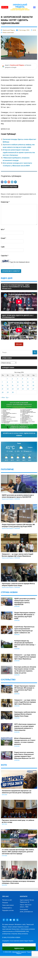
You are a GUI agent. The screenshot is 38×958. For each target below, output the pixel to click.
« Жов (3, 397)
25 (23, 389)
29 (8, 392)
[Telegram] (14, 919)
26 (28, 389)
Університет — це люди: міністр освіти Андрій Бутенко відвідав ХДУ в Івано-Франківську (25, 657)
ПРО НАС (19, 344)
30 (13, 392)
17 (17, 385)
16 (12, 385)
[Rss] (17, 919)
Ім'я (3, 229)
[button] (34, 7)
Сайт (3, 247)
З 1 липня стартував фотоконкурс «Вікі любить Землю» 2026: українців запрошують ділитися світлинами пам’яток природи (18, 851)
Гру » (7, 397)
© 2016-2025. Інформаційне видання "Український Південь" (19, 952)
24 (18, 389)
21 (2, 389)
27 (33, 389)
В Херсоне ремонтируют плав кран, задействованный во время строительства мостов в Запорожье (19, 152)
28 (2, 392)
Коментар (5, 202)
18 (22, 385)
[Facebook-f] (3, 919)
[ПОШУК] (35, 352)
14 (2, 385)
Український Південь (20, 6)
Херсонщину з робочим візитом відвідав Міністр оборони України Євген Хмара (25, 714)
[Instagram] (7, 919)
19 (27, 385)
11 (22, 382)
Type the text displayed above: (20, 262)
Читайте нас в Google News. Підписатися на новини (19, 434)
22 (7, 389)
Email (3, 238)
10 (17, 382)
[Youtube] (10, 919)
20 (33, 385)
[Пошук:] (17, 352)
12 (27, 382)
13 (33, 382)
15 (7, 385)
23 (12, 389)
